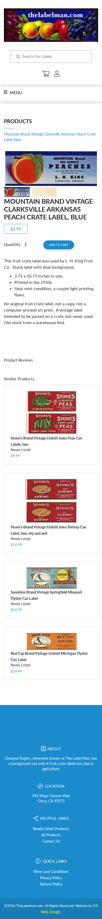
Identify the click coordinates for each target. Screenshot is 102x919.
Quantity (12, 244)
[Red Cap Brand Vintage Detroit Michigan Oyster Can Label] (51, 641)
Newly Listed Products (51, 829)
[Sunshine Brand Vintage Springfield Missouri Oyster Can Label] (51, 578)
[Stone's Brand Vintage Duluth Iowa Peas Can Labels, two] (51, 412)
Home (9, 128)
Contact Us (51, 841)
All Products (51, 835)
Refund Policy (51, 884)
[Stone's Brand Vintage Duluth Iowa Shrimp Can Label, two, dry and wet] (51, 501)
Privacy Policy (51, 878)
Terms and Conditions (51, 872)
